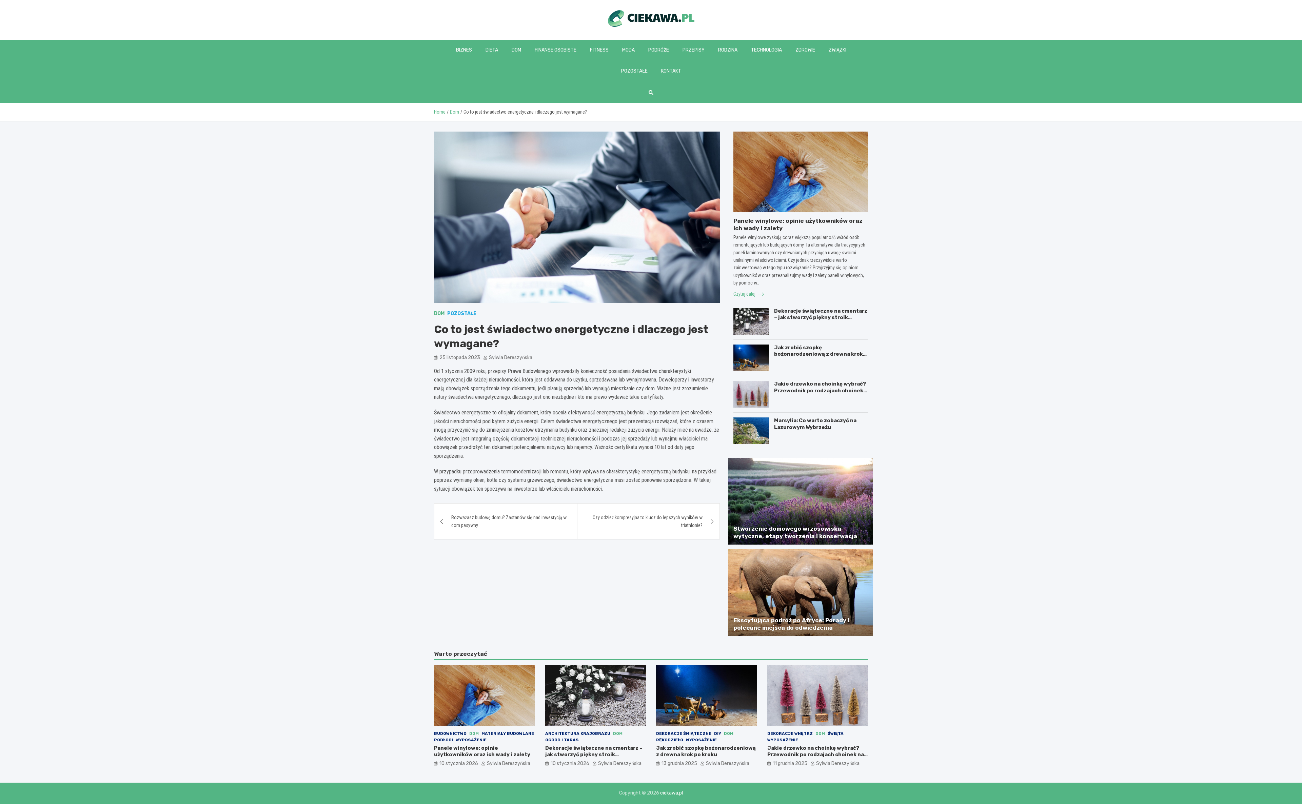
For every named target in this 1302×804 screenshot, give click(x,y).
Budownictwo (450, 733)
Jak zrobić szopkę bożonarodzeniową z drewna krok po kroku (818, 354)
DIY (717, 733)
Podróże (658, 50)
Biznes (464, 50)
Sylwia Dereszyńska (510, 357)
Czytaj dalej (744, 294)
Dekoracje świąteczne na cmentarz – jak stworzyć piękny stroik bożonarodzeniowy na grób (820, 317)
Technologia (766, 50)
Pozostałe (634, 71)
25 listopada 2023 (459, 357)
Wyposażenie (471, 740)
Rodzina (727, 50)
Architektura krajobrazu (577, 733)
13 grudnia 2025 (679, 763)
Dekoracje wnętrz (790, 733)
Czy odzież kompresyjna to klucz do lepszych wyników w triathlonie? (648, 521)
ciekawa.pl (671, 793)
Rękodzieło (669, 740)
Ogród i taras (562, 740)
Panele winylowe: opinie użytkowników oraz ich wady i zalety (482, 751)
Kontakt (671, 71)
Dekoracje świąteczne (683, 733)
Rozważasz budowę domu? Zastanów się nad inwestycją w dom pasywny (509, 521)
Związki (837, 50)
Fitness (599, 50)
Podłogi (443, 740)
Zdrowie (805, 50)
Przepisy (694, 50)
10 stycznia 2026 (458, 763)
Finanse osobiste (555, 50)
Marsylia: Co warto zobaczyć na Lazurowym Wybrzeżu (815, 423)
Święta (836, 733)
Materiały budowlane (507, 733)
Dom (516, 50)
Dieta (492, 50)
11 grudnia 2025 (790, 763)
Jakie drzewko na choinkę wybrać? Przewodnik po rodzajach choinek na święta (820, 390)
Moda (628, 50)
